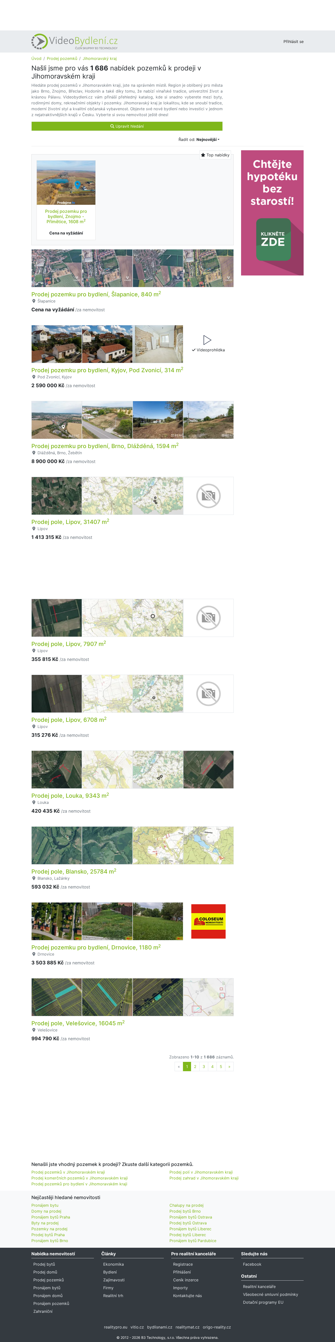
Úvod (36, 58)
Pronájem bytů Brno (49, 1240)
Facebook (252, 1264)
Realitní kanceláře (259, 1286)
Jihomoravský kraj (100, 58)
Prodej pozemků (62, 58)
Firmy (108, 1287)
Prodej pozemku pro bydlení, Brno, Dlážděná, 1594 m (105, 446)
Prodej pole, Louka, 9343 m (70, 795)
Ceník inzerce (185, 1279)
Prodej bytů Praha (48, 1234)
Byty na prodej (45, 1222)
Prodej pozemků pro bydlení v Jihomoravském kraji (79, 1183)
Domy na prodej (46, 1211)
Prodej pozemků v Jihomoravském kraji (68, 1172)
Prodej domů (45, 1272)
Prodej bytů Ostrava (188, 1222)
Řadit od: (198, 139)
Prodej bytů (44, 1264)
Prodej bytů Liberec (187, 1234)
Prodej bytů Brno (185, 1211)
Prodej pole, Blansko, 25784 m (73, 871)
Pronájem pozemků (51, 1303)
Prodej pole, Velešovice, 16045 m (78, 1023)
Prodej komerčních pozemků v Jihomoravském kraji (79, 1178)
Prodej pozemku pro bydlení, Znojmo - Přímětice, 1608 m (66, 216)
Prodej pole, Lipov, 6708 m (69, 719)
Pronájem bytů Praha (50, 1217)
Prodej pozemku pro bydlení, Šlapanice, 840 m (96, 294)
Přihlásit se (293, 41)
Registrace (183, 1264)
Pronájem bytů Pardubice (192, 1240)
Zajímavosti (114, 1279)
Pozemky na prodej (49, 1228)
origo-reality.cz (217, 1327)
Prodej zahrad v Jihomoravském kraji (204, 1178)
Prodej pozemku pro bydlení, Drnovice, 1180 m (96, 947)
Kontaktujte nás (187, 1295)
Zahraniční (42, 1311)
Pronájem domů (48, 1295)
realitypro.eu (115, 1327)
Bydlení (110, 1272)
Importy (180, 1287)
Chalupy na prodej (186, 1205)
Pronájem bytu (44, 1205)
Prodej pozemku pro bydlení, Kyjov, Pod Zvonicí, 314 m (107, 370)
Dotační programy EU (263, 1302)
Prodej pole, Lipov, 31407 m (70, 522)
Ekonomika (113, 1264)
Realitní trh (113, 1295)
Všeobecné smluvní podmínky (270, 1294)
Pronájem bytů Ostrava (190, 1217)
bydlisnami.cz (159, 1327)
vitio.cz (137, 1327)
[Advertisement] (167, 14)
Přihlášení (182, 1272)
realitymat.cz (188, 1327)
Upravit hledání (129, 126)
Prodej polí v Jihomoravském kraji (201, 1172)
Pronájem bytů (46, 1287)
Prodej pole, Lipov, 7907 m (68, 644)
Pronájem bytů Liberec (190, 1228)
